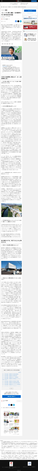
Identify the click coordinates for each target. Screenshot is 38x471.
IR (18, 455)
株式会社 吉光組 (5, 66)
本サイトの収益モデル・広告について (27, 456)
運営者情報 (9, 455)
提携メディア (16, 456)
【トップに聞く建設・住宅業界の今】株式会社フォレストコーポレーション (11, 379)
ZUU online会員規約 (9, 457)
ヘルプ (36, 458)
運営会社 (13, 455)
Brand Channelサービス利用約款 (30, 457)
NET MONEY (29, 458)
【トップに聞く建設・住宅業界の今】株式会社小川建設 (10, 381)
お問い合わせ (26, 455)
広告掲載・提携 (22, 455)
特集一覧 (20, 372)
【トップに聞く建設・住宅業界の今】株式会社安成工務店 (11, 382)
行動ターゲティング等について (12, 458)
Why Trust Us (35, 456)
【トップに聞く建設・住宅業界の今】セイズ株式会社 (10, 377)
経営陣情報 (16, 455)
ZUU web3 (33, 458)
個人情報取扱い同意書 (24, 458)
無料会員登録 (30, 10)
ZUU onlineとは (5, 455)
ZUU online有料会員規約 (16, 457)
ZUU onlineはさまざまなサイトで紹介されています (7, 456)
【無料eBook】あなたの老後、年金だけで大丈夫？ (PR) (24, 4)
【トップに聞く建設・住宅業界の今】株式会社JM (9, 375)
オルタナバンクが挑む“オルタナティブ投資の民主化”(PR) (14, 4)
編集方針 (5, 457)
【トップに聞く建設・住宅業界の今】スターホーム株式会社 (11, 384)
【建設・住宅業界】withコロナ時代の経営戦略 (9, 407)
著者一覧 (30, 455)
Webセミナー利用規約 (22, 457)
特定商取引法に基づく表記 (4, 458)
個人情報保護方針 (18, 458)
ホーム (2, 455)
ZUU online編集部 (5, 400)
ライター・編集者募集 (34, 455)
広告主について (20, 456)
